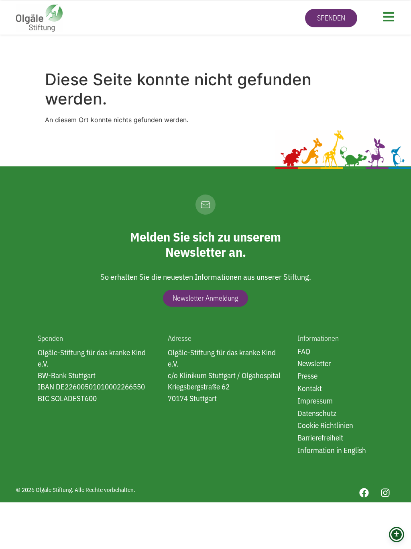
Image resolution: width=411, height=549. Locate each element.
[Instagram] (385, 492)
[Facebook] (364, 492)
